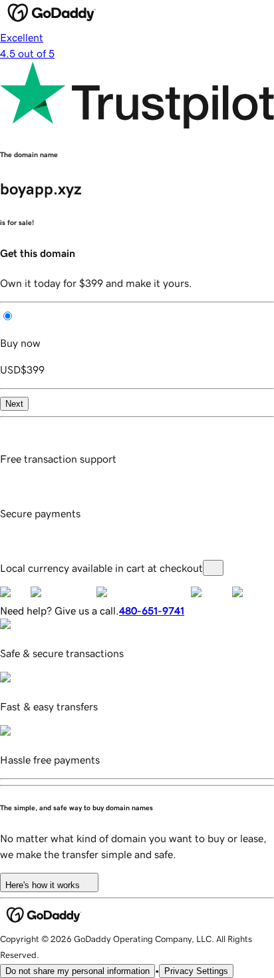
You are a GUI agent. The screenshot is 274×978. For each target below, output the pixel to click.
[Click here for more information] (213, 568)
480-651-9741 (151, 610)
